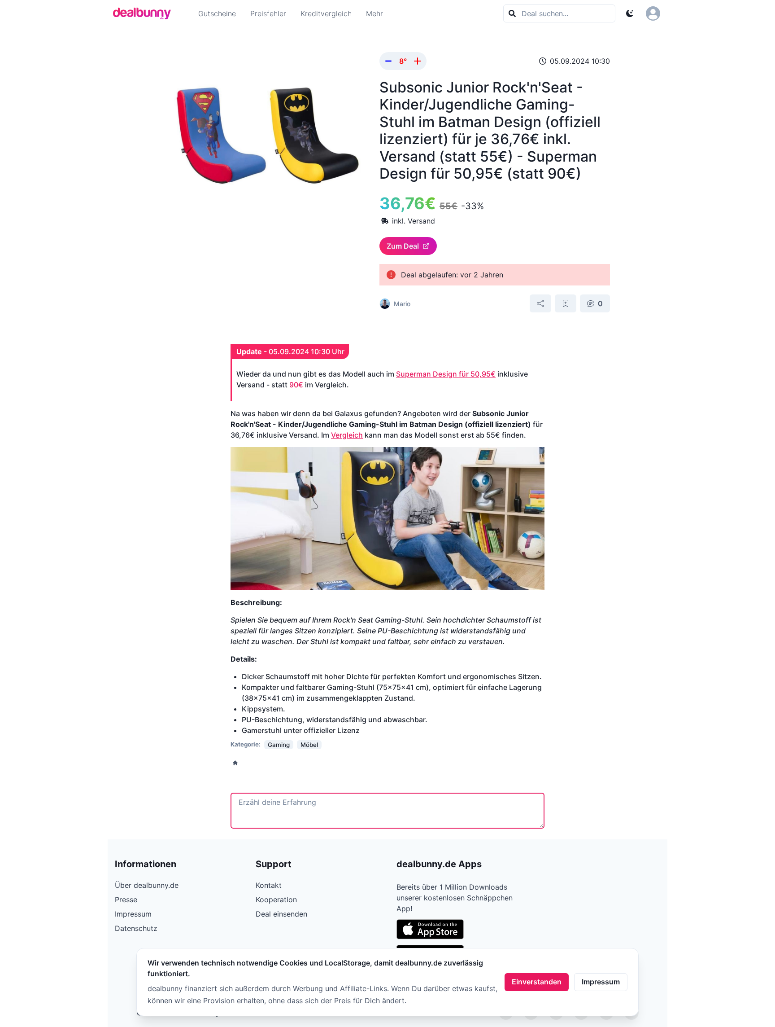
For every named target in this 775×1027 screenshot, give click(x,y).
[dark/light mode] (630, 13)
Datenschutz (136, 928)
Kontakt (269, 885)
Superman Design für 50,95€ (446, 373)
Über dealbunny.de (147, 885)
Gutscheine (217, 13)
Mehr (374, 13)
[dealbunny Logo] (145, 13)
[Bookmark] (565, 303)
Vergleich (347, 434)
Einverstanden (537, 981)
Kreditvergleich (326, 13)
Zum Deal (403, 245)
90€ (296, 384)
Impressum (601, 981)
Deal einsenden (281, 913)
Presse (126, 899)
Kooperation (276, 899)
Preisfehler (268, 13)
